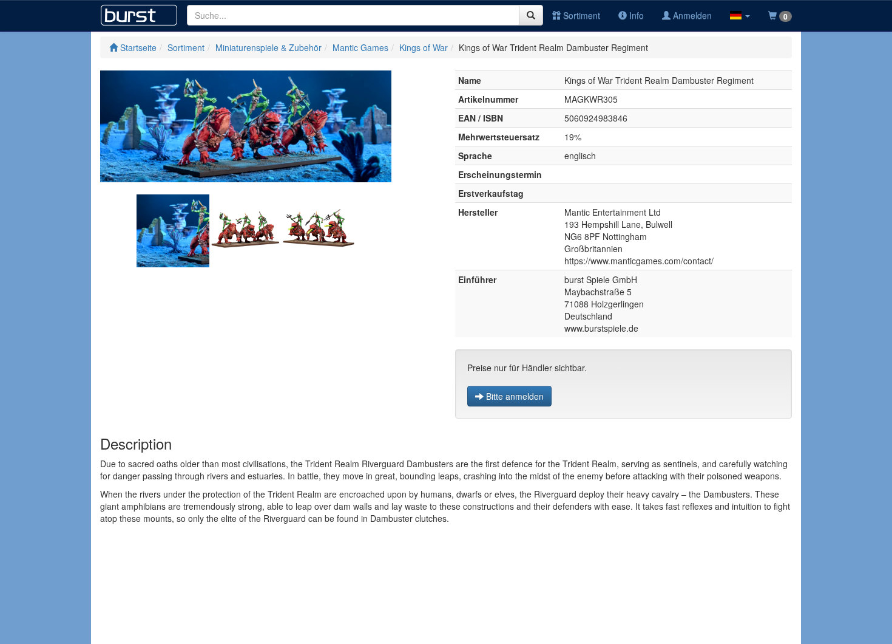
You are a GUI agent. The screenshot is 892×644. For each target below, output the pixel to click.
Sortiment (580, 15)
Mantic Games (360, 47)
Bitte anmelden (514, 396)
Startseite (137, 47)
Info (635, 15)
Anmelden (691, 15)
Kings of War (423, 47)
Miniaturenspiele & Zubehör (268, 47)
